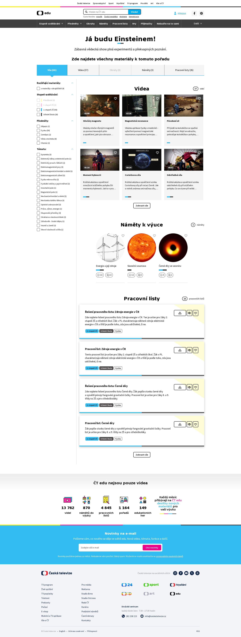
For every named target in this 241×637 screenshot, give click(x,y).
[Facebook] (194, 13)
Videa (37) (83, 70)
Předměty (73, 23)
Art (152, 3)
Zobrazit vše (142, 205)
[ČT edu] (43, 14)
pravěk (99, 16)
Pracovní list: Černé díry (99, 423)
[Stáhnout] (180, 313)
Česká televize (83, 3)
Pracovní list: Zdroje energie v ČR (105, 349)
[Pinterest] (201, 13)
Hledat (134, 11)
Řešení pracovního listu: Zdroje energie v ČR (112, 311)
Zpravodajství (99, 3)
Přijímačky (146, 23)
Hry (134, 23)
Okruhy (90, 23)
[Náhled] (189, 313)
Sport (111, 3)
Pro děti (144, 3)
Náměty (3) (148, 70)
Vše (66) (52, 70)
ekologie (123, 16)
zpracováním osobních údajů (169, 556)
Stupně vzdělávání (49, 23)
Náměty (103, 23)
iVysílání (120, 3)
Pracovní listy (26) (184, 70)
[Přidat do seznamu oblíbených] (115, 98)
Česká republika (111, 16)
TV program (132, 3)
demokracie (134, 16)
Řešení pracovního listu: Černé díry (106, 386)
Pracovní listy (120, 23)
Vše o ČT (160, 3)
